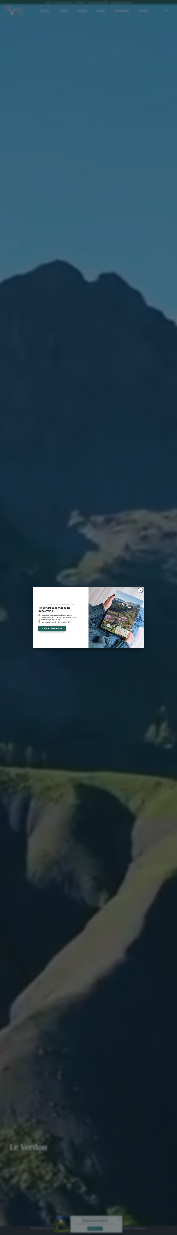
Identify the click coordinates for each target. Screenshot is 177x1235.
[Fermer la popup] (140, 590)
